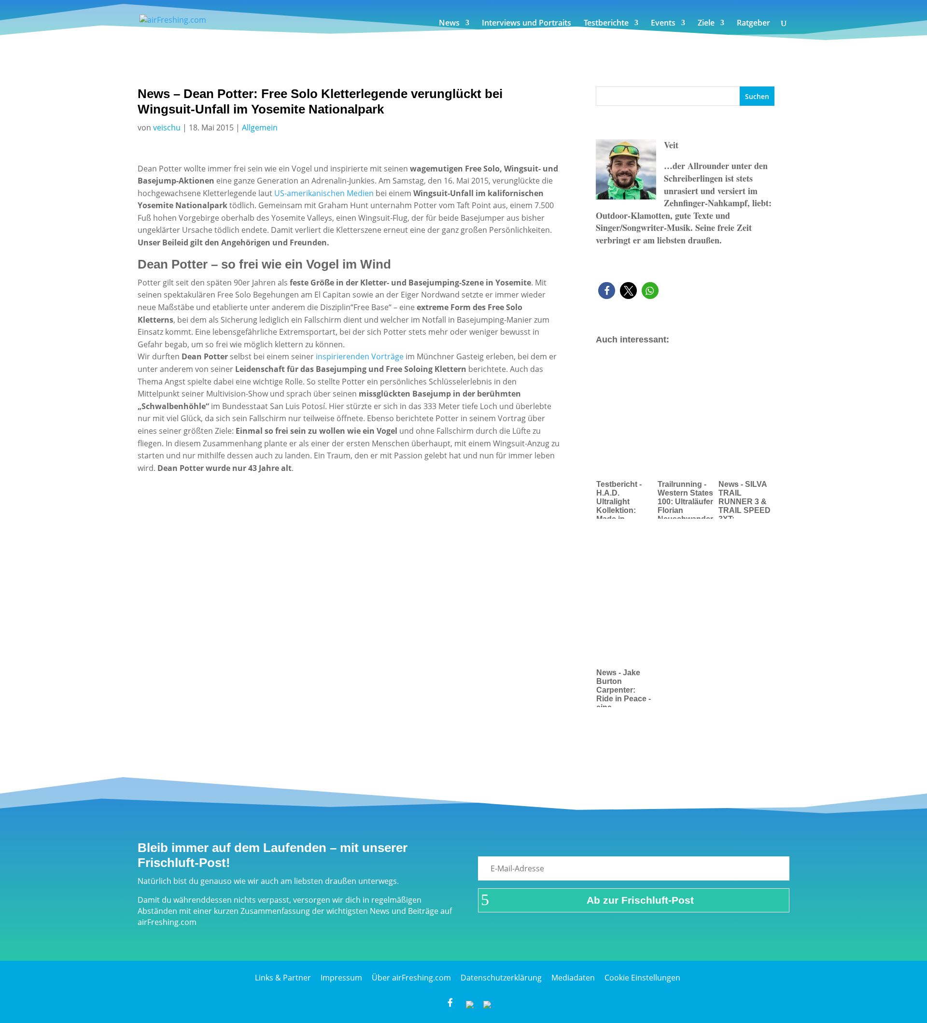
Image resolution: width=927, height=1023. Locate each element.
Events (663, 23)
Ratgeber (753, 23)
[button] (606, 290)
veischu (167, 127)
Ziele (706, 23)
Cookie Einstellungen (642, 977)
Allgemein (260, 127)
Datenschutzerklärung (501, 977)
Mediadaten (573, 977)
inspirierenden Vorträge (360, 356)
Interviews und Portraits (526, 23)
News (449, 23)
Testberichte (606, 23)
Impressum (341, 977)
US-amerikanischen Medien (324, 193)
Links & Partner (283, 977)
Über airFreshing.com (411, 977)
